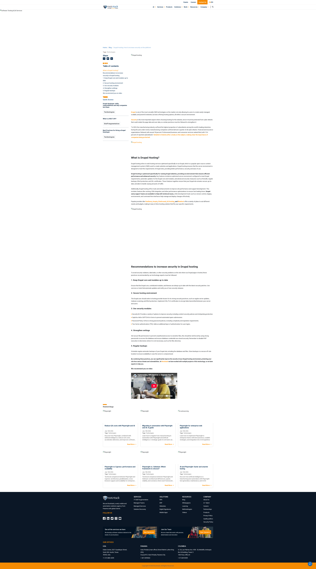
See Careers (205, 532)
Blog (110, 47)
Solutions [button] (177, 7)
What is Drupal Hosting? (110, 70)
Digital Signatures (165, 509)
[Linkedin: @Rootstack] (108, 517)
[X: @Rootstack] (112, 517)
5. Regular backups (109, 90)
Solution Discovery (140, 509)
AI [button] (153, 7)
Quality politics (208, 519)
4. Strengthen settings (110, 88)
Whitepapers (186, 503)
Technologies (109, 112)
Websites (163, 506)
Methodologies (187, 509)
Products (169, 7)
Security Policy (208, 522)
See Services (149, 532)
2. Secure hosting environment (113, 83)
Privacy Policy (207, 515)
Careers (193, 2)
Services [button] (160, 7)
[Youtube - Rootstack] (120, 517)
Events (186, 2)
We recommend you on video (112, 93)
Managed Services (140, 506)
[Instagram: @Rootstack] (116, 517)
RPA (161, 500)
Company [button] (203, 7)
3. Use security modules (111, 85)
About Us (206, 500)
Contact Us (202, 2)
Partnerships (207, 509)
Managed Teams (139, 503)
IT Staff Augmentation (141, 500)
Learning (185, 506)
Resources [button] (194, 7)
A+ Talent (206, 503)
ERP (161, 503)
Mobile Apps (164, 512)
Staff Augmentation (111, 124)
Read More (131, 444)
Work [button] (185, 7)
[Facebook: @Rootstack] (104, 517)
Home (105, 47)
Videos (184, 512)
